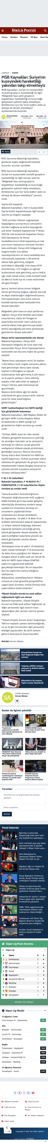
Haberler (5, 73)
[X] (20, 1093)
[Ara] (45, 30)
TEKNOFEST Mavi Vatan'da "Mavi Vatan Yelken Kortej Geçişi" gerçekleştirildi (11, 754)
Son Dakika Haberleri (35, 1115)
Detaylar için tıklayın (24, 1002)
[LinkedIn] (28, 1093)
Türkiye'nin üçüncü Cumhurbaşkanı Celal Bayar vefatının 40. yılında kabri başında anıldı (12, 777)
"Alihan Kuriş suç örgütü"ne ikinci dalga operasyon (35, 753)
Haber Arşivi (9, 1121)
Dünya (4, 37)
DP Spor (34, 37)
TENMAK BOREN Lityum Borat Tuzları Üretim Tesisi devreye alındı (35, 730)
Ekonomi (24, 37)
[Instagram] (24, 1093)
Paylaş (7, 152)
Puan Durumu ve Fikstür (33, 1108)
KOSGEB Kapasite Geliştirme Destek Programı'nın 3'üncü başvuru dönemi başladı (34, 777)
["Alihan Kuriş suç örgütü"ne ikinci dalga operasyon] (35, 744)
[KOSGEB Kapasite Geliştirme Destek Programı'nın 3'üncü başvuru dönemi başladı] (35, 766)
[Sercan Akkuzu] (7, 697)
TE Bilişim (30, 1139)
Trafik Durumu (10, 1107)
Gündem (14, 37)
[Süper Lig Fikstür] (45, 1011)
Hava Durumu (33, 1102)
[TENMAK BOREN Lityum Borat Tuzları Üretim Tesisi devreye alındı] (35, 720)
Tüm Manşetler (10, 1115)
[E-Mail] (17, 701)
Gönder (7, 814)
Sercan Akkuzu (21, 696)
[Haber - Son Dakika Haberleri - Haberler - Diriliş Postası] (24, 30)
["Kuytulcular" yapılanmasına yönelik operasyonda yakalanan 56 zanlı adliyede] (12, 720)
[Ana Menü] (3, 30)
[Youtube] (33, 1093)
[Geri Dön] (6, 1128)
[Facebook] (15, 1093)
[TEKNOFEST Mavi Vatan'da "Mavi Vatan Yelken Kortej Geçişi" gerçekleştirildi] (12, 744)
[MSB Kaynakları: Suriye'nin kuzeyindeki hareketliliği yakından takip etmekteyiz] (24, 135)
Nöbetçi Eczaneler (11, 1102)
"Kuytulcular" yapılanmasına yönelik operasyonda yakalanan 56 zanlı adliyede (12, 731)
